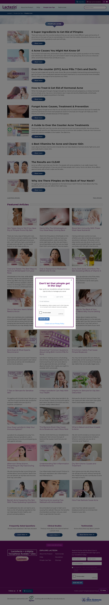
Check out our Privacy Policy (54, 323)
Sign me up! (43, 319)
